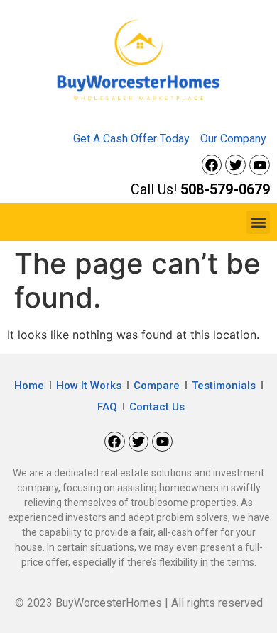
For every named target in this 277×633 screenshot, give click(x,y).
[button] (258, 222)
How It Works (88, 385)
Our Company (233, 138)
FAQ (107, 406)
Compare (157, 385)
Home (29, 385)
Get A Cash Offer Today (131, 138)
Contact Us (157, 406)
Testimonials (224, 385)
